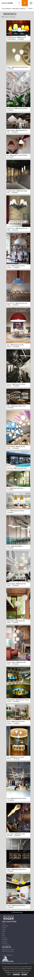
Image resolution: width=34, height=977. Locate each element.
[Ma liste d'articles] (19, 3)
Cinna (3, 924)
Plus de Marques (6, 8)
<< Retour (30, 8)
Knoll (3, 933)
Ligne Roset (5, 926)
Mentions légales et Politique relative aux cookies (15, 963)
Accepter (24, 974)
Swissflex (4, 941)
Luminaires (5, 943)
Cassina (4, 928)
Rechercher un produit (8, 949)
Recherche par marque (8, 951)
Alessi (3, 931)
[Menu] (31, 3)
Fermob (4, 937)
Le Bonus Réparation (7, 955)
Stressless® (5, 939)
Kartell (3, 930)
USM (3, 935)
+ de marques (6, 945)
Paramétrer (16, 974)
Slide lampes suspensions (19, 8)
